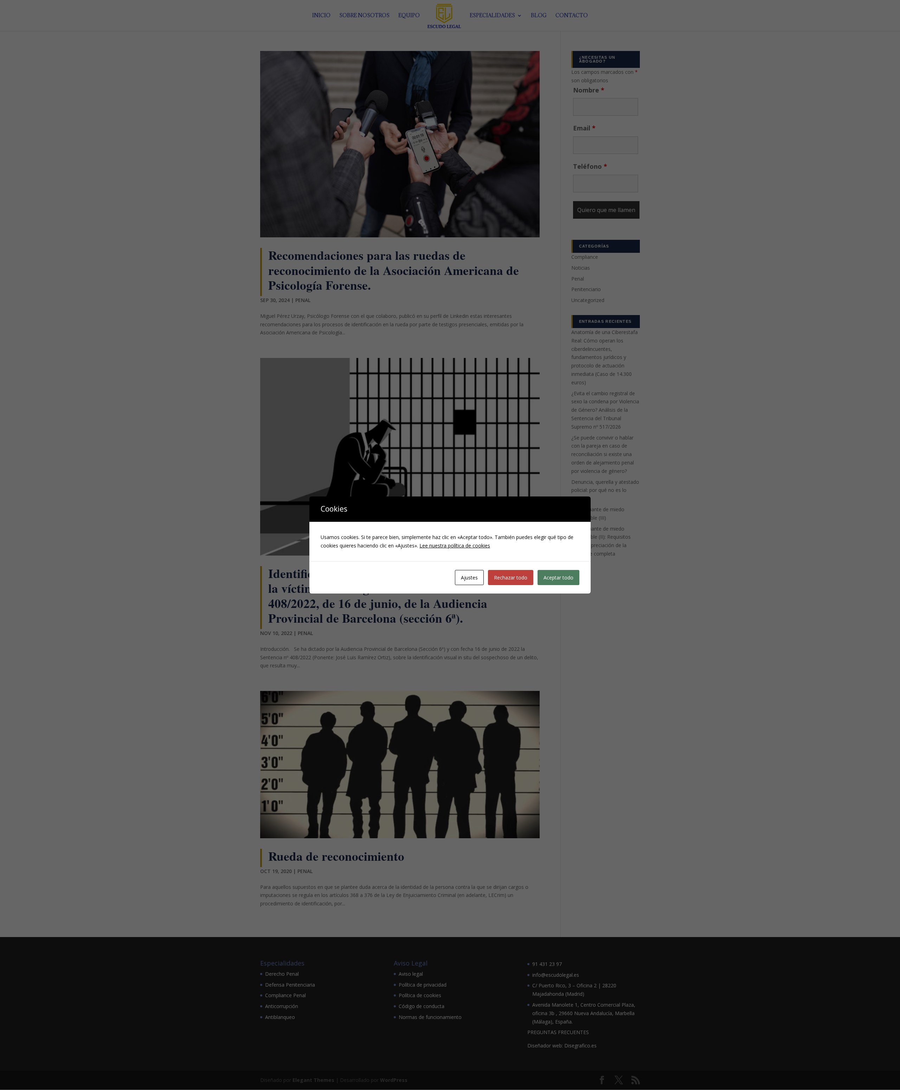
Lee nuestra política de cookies (454, 545)
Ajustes (469, 577)
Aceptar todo (558, 577)
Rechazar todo (510, 577)
